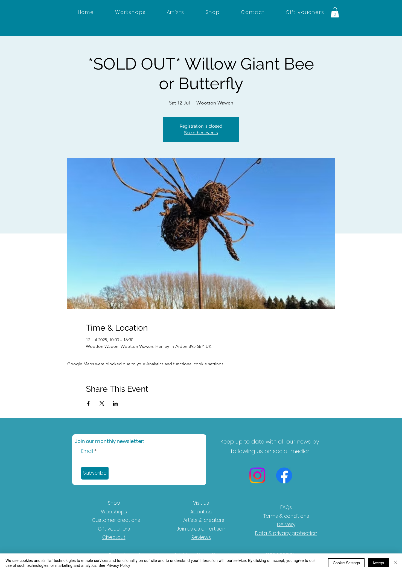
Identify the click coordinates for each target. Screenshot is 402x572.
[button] (335, 12)
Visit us (201, 502)
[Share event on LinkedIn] (115, 403)
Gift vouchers (114, 528)
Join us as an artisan (201, 528)
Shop (114, 502)
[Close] (395, 563)
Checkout (114, 537)
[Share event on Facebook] (88, 403)
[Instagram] (257, 475)
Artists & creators (203, 520)
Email (87, 451)
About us (201, 511)
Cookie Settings (346, 562)
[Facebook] (284, 475)
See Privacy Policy (114, 565)
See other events (201, 132)
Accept (378, 562)
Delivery (286, 524)
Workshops (114, 511)
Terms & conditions (286, 516)
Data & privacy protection (286, 533)
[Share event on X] (101, 403)
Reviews (201, 537)
